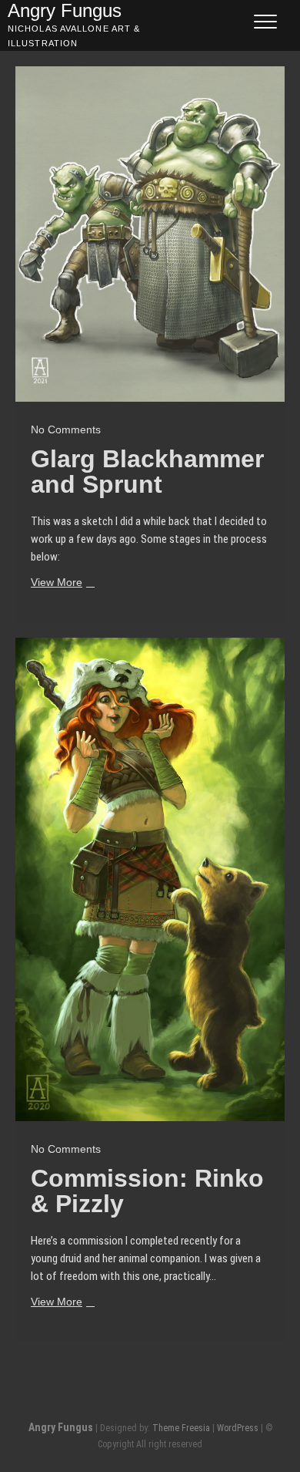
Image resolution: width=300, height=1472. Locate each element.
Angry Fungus (60, 1427)
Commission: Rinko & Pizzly (147, 1191)
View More (61, 583)
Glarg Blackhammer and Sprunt (147, 471)
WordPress (237, 1428)
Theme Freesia (181, 1428)
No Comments (66, 429)
